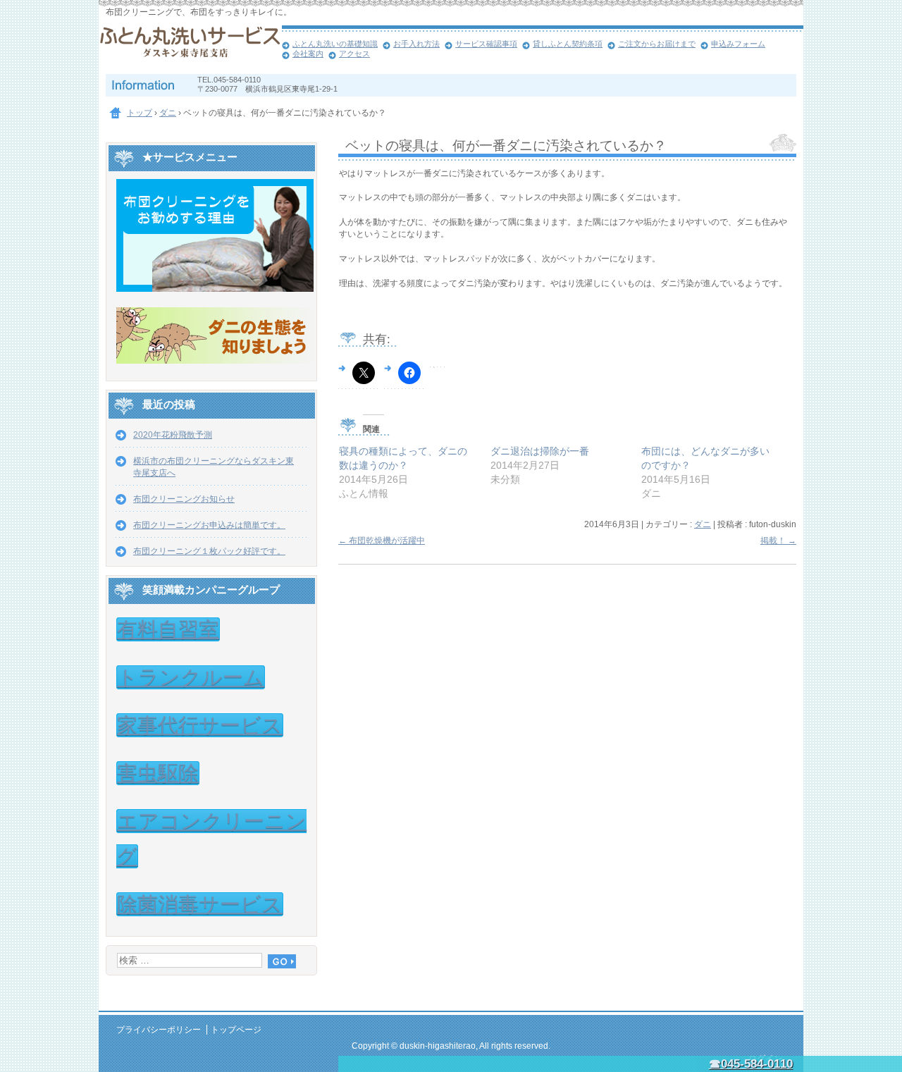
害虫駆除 (158, 773)
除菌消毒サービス (200, 904)
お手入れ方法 (416, 43)
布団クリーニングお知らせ (184, 499)
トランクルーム (190, 677)
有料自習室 (168, 629)
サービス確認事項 (486, 43)
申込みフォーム (738, 43)
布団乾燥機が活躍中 (381, 541)
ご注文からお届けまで (657, 43)
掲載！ (778, 541)
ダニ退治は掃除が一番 (539, 451)
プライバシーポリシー (158, 1030)
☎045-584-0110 (751, 1064)
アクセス (354, 53)
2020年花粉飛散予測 (172, 435)
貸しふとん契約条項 (568, 43)
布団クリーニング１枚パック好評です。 (209, 551)
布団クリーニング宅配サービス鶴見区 (190, 49)
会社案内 (307, 53)
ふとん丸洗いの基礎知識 (335, 43)
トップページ (236, 1030)
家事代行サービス (200, 725)
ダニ (702, 524)
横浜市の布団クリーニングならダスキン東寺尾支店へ (213, 467)
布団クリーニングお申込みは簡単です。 (209, 525)
